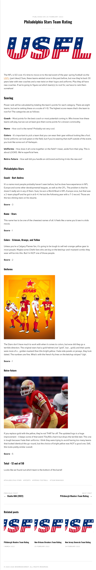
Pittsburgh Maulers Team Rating (74, 496)
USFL (6, 78)
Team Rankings (57, 480)
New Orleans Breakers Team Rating (48, 542)
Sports (27, 480)
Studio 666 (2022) (15, 496)
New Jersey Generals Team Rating (78, 542)
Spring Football (40, 480)
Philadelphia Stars (13, 480)
